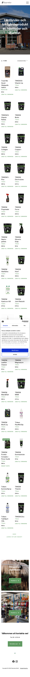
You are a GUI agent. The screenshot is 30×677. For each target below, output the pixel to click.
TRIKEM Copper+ (18, 148)
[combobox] (22, 61)
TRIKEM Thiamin (18, 488)
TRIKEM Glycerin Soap (18, 239)
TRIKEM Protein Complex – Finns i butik (5, 456)
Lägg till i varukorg (21, 90)
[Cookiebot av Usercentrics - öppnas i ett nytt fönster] (22, 321)
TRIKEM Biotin (18, 116)
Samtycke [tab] (5, 325)
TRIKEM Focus (18, 208)
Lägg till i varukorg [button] (7, 94)
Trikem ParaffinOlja (19, 423)
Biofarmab (4, 89)
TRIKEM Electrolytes (19, 178)
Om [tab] (24, 325)
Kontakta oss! (14, 644)
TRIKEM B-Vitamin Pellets (5, 117)
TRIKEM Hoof (18, 270)
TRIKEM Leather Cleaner (4, 363)
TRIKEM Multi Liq (4, 423)
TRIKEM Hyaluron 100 (6, 300)
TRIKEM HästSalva (4, 270)
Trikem (17, 85)
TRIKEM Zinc (19, 517)
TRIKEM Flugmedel (5, 208)
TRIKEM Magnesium (19, 361)
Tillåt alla (15, 350)
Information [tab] (15, 325)
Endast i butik (5, 466)
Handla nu (14, 580)
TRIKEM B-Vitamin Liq (19, 82)
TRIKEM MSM (18, 394)
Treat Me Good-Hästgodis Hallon (4, 84)
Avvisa (15, 354)
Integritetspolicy (24, 668)
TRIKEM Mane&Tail (5, 394)
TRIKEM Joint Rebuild (19, 300)
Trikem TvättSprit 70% (4, 519)
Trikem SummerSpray (6, 488)
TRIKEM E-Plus (5, 178)
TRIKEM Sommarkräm (20, 453)
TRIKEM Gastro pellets (4, 239)
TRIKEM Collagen (4, 148)
